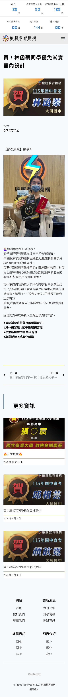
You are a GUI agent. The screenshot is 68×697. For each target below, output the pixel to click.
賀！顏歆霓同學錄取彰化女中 (22, 567)
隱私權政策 (34, 674)
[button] (63, 38)
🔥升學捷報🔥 (12, 454)
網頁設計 (34, 689)
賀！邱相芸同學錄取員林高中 (22, 510)
